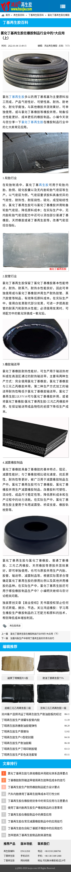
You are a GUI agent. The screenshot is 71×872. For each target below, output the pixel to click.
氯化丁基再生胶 (32, 122)
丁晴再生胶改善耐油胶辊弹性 (19, 725)
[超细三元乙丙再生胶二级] (17, 703)
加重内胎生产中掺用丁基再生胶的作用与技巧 (32, 638)
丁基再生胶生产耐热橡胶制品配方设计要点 (34, 787)
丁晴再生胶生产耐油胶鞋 (16, 743)
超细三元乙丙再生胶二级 (18, 708)
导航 (60, 6)
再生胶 (44, 184)
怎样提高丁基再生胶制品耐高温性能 (30, 835)
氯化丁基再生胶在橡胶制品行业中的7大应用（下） (35, 634)
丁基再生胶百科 (36, 15)
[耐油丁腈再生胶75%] (53, 673)
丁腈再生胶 (9, 856)
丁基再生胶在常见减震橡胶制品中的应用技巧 (35, 821)
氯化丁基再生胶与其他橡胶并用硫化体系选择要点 (38, 773)
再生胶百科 (18, 15)
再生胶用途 (15, 626)
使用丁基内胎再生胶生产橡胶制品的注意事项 (35, 807)
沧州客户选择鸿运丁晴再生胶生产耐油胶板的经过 (31, 714)
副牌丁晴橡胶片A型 (17, 678)
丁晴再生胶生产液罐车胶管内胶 (20, 720)
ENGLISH (25, 851)
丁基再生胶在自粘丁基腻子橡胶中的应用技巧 (35, 828)
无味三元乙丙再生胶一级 (53, 708)
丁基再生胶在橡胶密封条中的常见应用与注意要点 (38, 800)
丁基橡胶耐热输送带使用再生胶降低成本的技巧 (36, 780)
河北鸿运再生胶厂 (16, 6)
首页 (8, 15)
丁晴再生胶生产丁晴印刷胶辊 (19, 748)
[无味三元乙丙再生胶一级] (53, 703)
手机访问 (25, 856)
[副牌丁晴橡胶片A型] (17, 673)
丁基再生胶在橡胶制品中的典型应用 (30, 814)
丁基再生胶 (16, 96)
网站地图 (25, 860)
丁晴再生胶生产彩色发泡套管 (19, 754)
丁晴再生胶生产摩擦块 (15, 731)
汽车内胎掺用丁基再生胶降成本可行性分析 (34, 794)
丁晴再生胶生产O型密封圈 (17, 737)
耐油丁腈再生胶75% (53, 678)
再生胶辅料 (9, 851)
